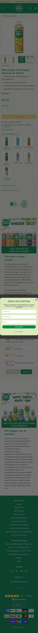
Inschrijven (19, 326)
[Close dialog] (36, 299)
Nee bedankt (19, 331)
